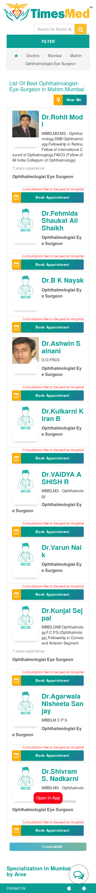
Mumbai (55, 55)
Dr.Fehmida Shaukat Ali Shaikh (60, 220)
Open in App (48, 798)
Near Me (74, 99)
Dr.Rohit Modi (62, 120)
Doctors (32, 55)
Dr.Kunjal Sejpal (62, 614)
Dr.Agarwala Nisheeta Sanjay (62, 703)
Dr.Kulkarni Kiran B (63, 414)
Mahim (76, 55)
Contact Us (16, 888)
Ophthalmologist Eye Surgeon (50, 63)
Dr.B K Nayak (63, 280)
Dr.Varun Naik (62, 550)
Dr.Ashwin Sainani (61, 346)
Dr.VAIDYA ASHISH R (61, 477)
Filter (48, 41)
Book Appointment (52, 197)
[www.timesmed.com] (16, 55)
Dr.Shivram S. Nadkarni (60, 774)
